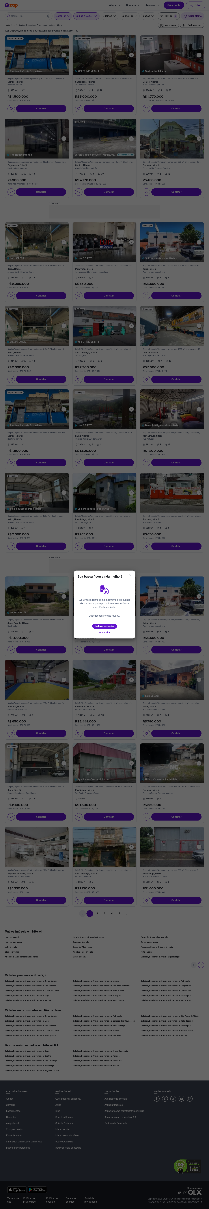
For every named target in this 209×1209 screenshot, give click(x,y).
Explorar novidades (104, 626)
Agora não (104, 632)
